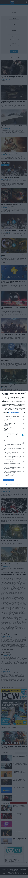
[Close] (25, 393)
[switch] (23, 419)
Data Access (14, 484)
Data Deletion (6, 484)
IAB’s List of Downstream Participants (15, 412)
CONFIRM (8, 480)
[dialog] (14, 439)
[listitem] (14, 416)
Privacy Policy (21, 484)
